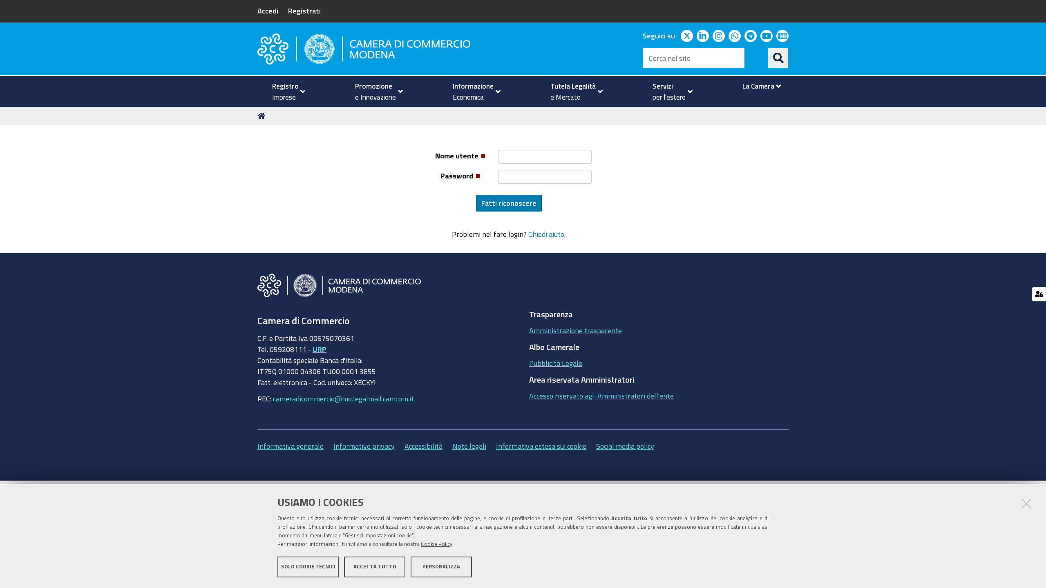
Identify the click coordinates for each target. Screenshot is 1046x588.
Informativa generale (290, 446)
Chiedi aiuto (546, 234)
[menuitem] (285, 91)
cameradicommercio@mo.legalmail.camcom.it (343, 398)
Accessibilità (424, 446)
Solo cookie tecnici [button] (308, 566)
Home (262, 116)
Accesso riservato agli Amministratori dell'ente (601, 395)
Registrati (304, 10)
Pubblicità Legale (555, 363)
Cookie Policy (436, 544)
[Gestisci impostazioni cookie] (1039, 294)
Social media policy (625, 446)
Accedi (267, 10)
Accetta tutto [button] (374, 566)
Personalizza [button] (441, 566)
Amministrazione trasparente (575, 330)
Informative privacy (364, 446)
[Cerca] (778, 58)
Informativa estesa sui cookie (541, 446)
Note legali (469, 446)
